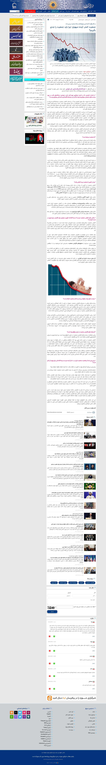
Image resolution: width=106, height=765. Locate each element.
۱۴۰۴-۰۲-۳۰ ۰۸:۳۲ (78, 564)
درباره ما (71, 730)
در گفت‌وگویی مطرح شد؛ (78, 420)
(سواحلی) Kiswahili (46, 737)
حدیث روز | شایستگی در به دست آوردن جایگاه (34, 15)
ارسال (52, 612)
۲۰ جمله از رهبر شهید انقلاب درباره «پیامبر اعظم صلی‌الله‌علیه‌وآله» (34, 46)
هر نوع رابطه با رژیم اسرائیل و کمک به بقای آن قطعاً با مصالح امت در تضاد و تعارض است (34, 56)
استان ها (68, 11)
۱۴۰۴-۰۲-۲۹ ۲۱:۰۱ (79, 461)
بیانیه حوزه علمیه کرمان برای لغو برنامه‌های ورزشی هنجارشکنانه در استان (34, 50)
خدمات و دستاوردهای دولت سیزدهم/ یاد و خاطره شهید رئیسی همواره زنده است (66, 557)
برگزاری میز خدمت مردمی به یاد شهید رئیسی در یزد (72, 535)
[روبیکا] (24, 717)
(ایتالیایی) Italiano (46, 739)
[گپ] (16, 717)
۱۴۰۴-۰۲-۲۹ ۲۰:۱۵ (79, 471)
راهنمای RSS (91, 733)
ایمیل (69, 593)
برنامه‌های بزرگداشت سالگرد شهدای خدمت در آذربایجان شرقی (70, 484)
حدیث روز (91, 15)
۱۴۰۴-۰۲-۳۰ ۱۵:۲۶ (78, 521)
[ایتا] (11, 712)
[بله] (28, 717)
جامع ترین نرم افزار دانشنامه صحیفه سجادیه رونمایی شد (35, 42)
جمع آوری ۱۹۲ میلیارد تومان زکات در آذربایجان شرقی (72, 515)
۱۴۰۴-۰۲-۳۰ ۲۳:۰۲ (78, 531)
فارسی (49, 712)
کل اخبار (90, 11)
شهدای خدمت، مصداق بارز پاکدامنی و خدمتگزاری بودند (71, 503)
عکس (44, 11)
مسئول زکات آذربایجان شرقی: (77, 513)
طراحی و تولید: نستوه (51, 762)
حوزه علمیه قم (75, 11)
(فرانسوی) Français (46, 721)
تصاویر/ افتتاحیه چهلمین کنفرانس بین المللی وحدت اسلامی (35, 32)
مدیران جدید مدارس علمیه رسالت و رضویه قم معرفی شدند (35, 23)
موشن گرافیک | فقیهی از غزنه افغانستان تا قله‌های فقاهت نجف (34, 61)
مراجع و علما (83, 11)
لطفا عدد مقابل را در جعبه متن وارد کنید (85, 607)
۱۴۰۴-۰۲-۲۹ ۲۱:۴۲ (78, 449)
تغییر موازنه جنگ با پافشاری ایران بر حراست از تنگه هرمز (35, 84)
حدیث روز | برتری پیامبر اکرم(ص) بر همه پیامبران (60, 15)
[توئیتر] (16, 712)
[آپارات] (24, 712)
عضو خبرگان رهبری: (79, 452)
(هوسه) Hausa (47, 741)
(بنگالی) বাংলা (47, 725)
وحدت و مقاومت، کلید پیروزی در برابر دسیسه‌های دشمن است (35, 98)
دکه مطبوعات (38, 114)
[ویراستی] (20, 717)
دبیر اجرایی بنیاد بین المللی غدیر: (76, 545)
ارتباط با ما (92, 730)
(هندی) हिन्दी (47, 723)
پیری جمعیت (63, 583)
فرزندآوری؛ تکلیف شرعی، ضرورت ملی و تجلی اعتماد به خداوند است (69, 475)
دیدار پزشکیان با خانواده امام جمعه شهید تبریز (73, 433)
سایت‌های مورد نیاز (30, 11)
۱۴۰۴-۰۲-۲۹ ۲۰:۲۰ (78, 510)
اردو (50, 719)
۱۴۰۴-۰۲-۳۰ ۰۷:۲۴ (78, 440)
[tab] (34, 79)
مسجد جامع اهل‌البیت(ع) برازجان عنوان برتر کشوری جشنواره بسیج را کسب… (35, 103)
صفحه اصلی (93, 19)
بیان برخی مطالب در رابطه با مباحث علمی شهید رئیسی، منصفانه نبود (69, 454)
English (49, 714)
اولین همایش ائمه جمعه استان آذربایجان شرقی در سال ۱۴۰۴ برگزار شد (68, 568)
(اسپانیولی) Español (45, 732)
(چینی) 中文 (47, 746)
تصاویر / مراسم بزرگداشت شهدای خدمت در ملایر (73, 443)
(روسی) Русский (46, 730)
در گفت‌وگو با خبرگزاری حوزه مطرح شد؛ (76, 556)
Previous (41, 138)
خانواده (81, 583)
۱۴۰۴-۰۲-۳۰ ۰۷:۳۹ (78, 429)
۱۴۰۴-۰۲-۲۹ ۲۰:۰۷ (78, 489)
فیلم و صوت (39, 11)
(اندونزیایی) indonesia (45, 743)
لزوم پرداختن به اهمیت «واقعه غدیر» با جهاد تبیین (72, 547)
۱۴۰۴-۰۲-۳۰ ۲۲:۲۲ (78, 552)
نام (95, 593)
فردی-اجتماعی (81, 19)
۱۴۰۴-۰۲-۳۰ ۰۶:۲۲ (78, 500)
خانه (95, 11)
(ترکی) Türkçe (47, 728)
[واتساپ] (11, 717)
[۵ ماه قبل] (34, 138)
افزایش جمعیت (90, 583)
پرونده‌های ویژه (37, 131)
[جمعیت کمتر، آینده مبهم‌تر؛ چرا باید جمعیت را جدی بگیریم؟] (71, 47)
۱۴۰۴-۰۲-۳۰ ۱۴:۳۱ (78, 480)
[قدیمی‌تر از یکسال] (90, 423)
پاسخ (93, 636)
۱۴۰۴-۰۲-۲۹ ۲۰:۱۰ (79, 542)
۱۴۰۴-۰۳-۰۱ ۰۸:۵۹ (78, 575)
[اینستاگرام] (28, 712)
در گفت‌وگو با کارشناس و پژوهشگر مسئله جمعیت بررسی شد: (80, 24)
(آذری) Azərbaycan (46, 734)
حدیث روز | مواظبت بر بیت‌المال (13, 15)
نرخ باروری (54, 583)
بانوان (49, 11)
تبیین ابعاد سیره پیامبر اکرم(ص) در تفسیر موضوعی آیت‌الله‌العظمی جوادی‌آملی (35, 37)
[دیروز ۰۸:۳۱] (34, 121)
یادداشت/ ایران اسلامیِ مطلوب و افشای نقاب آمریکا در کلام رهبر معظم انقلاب (67, 492)
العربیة (49, 716)
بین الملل (62, 11)
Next (27, 138)
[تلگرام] (20, 712)
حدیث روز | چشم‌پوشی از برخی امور (83, 15)
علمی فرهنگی (55, 11)
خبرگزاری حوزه (87, 72)
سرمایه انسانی (73, 583)
